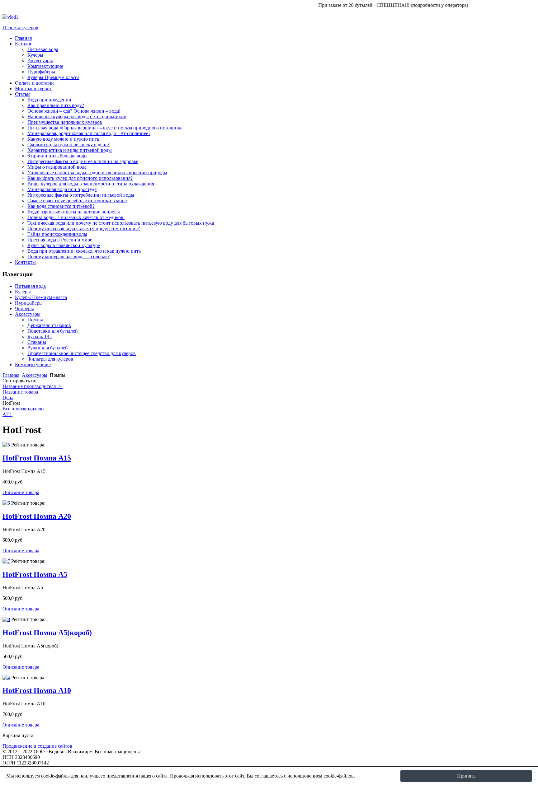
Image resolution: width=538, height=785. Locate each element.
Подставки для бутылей (52, 331)
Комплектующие (33, 364)
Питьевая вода (30, 286)
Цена (7, 397)
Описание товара (20, 492)
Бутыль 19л (39, 336)
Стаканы (36, 342)
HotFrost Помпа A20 (36, 516)
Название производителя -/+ (32, 386)
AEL (7, 414)
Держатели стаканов (49, 325)
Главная (10, 375)
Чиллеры (24, 308)
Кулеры (23, 291)
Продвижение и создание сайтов (37, 746)
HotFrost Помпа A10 (36, 690)
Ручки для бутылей (47, 347)
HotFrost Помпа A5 (34, 574)
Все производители (23, 408)
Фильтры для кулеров (50, 359)
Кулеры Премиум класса (41, 297)
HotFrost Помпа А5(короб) (47, 632)
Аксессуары (27, 314)
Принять (466, 775)
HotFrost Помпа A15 (36, 458)
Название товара (20, 392)
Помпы (35, 319)
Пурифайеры (29, 303)
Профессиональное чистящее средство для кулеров (81, 353)
